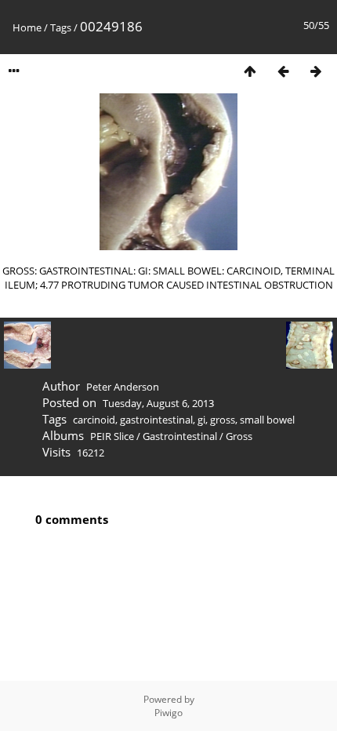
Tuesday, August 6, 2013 (158, 403)
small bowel (267, 420)
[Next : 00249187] (315, 71)
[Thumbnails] (250, 71)
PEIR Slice (112, 436)
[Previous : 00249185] (282, 71)
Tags (60, 27)
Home (27, 27)
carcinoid (94, 420)
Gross (239, 436)
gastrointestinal (156, 420)
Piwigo (168, 712)
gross (222, 420)
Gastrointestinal (180, 436)
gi (201, 420)
